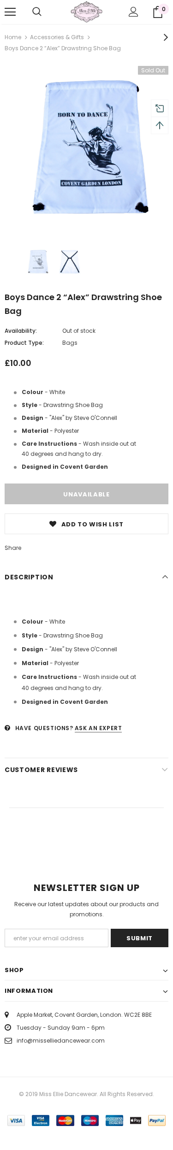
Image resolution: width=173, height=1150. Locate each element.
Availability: (21, 331)
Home (13, 37)
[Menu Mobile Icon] (10, 12)
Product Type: (24, 343)
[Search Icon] (37, 12)
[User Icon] (133, 12)
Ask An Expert (98, 728)
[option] (86, 148)
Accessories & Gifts (57, 37)
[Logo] (86, 11)
